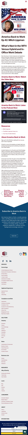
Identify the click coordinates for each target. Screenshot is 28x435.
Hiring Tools (3, 310)
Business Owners (4, 346)
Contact (2, 414)
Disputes (3, 292)
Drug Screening (4, 275)
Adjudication (3, 301)
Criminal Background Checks (7, 270)
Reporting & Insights (5, 313)
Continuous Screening (5, 303)
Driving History (4, 273)
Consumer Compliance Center (7, 401)
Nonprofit (3, 333)
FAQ (2, 385)
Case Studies (4, 376)
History (2, 409)
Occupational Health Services (7, 280)
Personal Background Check (6, 403)
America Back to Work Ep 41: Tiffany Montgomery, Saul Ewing (8, 193)
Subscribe (14, 235)
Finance (2, 325)
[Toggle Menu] (26, 1)
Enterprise (3, 363)
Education (3, 323)
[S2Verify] (4, 6)
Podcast (3, 387)
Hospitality (3, 332)
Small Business (4, 360)
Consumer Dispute (5, 397)
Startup (2, 358)
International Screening (5, 278)
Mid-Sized (3, 361)
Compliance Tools (4, 304)
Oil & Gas (3, 335)
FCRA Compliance (4, 308)
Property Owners (4, 351)
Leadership (3, 411)
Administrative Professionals (7, 344)
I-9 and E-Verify (4, 277)
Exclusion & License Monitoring (7, 306)
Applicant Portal (4, 291)
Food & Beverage (4, 326)
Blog (2, 383)
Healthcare (3, 330)
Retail (2, 337)
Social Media (3, 282)
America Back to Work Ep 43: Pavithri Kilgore (19, 193)
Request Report (4, 399)
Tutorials (3, 390)
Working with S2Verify (5, 373)
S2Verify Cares (4, 413)
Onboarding (3, 294)
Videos (2, 389)
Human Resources (4, 347)
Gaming (2, 328)
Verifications (3, 284)
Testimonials (3, 375)
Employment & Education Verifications (8, 271)
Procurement (3, 349)
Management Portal (5, 311)
